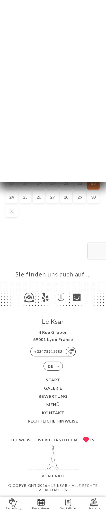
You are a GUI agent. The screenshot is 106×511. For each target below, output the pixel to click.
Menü (53, 404)
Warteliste (68, 508)
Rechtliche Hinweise (53, 420)
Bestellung (13, 508)
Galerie (53, 388)
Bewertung (53, 396)
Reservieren (41, 508)
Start (53, 379)
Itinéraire (94, 508)
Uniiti (58, 476)
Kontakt (53, 412)
